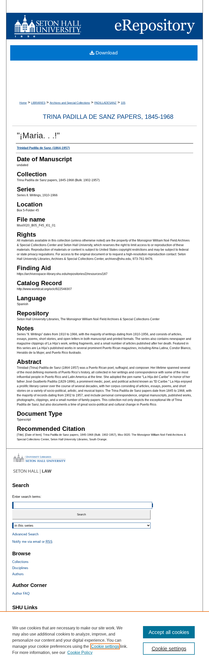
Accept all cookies (169, 632)
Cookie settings (105, 646)
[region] (104, 640)
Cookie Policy (80, 652)
